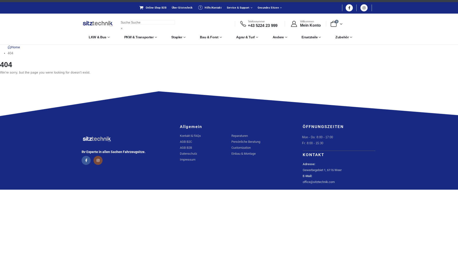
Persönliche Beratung (245, 141)
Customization (241, 147)
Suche (125, 22)
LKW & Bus (97, 37)
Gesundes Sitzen (268, 7)
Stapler (176, 37)
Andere (278, 37)
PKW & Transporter (139, 37)
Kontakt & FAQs (190, 136)
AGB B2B (186, 147)
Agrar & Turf (245, 37)
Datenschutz (188, 153)
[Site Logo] (98, 23)
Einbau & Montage (243, 153)
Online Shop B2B (156, 7)
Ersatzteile (309, 37)
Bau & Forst (209, 37)
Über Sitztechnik (182, 7)
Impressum (187, 159)
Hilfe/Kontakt (213, 7)
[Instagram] (364, 7)
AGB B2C (186, 141)
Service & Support (238, 7)
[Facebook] (349, 7)
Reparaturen (239, 136)
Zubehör (342, 37)
